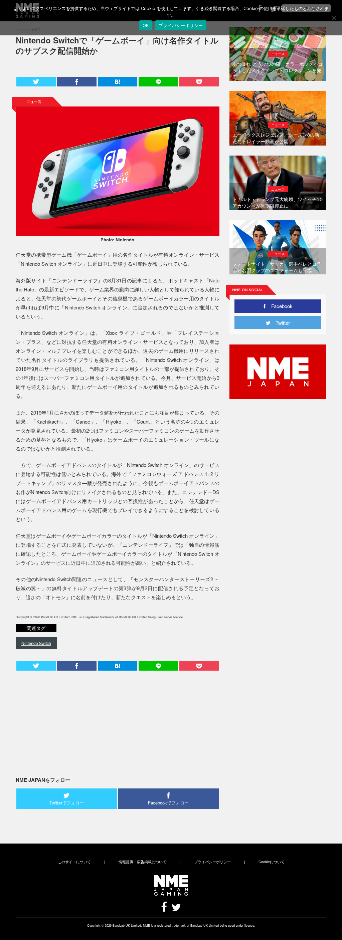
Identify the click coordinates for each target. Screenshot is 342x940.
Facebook (279, 305)
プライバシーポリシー (212, 861)
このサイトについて (74, 861)
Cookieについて (272, 861)
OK (146, 25)
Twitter (280, 322)
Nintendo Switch (36, 643)
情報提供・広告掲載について (142, 861)
